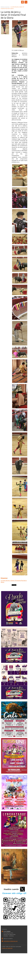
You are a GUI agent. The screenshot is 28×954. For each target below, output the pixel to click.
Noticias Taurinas (5, 7)
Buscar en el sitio (26, 2)
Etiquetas (4, 578)
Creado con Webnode (7, 948)
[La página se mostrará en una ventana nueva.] (5, 34)
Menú (22, 2)
